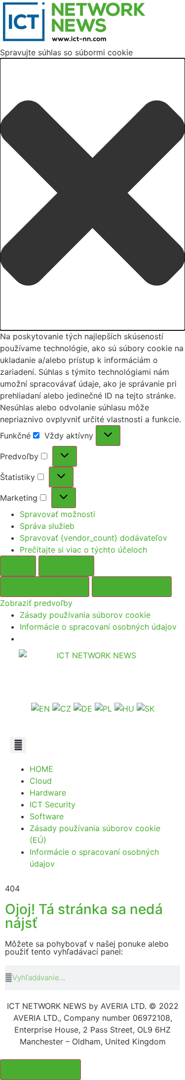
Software (47, 816)
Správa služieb (47, 526)
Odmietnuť (66, 566)
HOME (41, 769)
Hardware (48, 793)
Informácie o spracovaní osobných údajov (98, 627)
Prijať (18, 566)
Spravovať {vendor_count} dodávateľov (93, 538)
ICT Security (52, 804)
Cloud (41, 781)
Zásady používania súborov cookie (85, 615)
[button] (92, 194)
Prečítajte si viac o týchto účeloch (83, 550)
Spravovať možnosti (57, 514)
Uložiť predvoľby (131, 587)
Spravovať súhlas (40, 1070)
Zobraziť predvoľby (44, 587)
